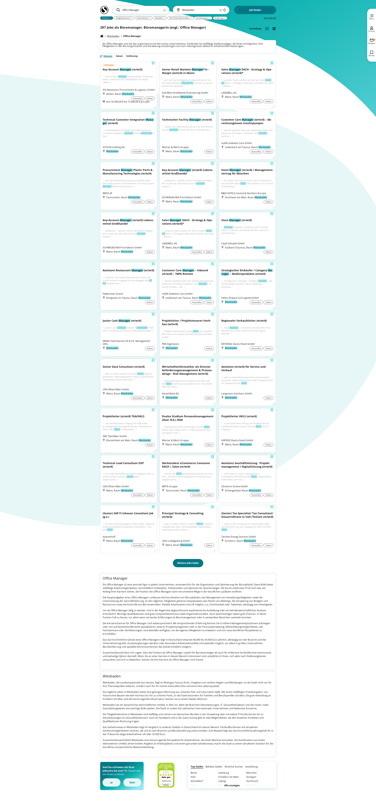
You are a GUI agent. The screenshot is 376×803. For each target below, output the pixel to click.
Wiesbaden (113, 36)
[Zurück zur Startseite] (104, 11)
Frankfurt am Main (228, 776)
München (251, 772)
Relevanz (107, 56)
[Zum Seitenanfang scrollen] (367, 785)
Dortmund (252, 781)
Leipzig (222, 781)
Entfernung (132, 56)
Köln (193, 776)
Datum (119, 56)
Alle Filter (270, 18)
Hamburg (223, 772)
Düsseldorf (197, 781)
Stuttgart (251, 776)
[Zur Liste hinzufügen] (153, 63)
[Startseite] (101, 36)
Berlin (194, 772)
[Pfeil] (110, 18)
